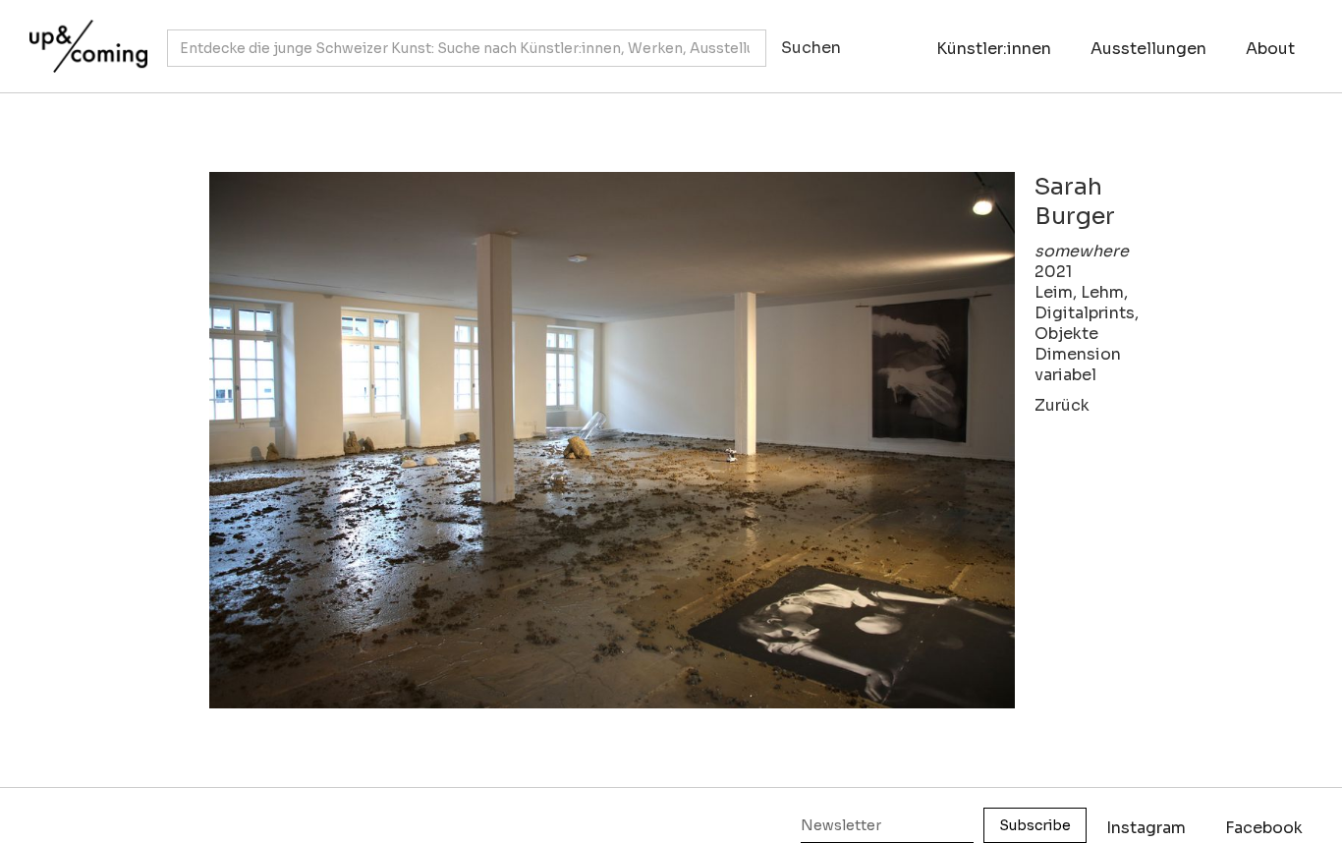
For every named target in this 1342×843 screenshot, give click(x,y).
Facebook (1264, 827)
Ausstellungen (1148, 48)
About (1270, 48)
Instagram (1146, 827)
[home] (83, 36)
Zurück (1062, 405)
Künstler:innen (993, 48)
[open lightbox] (612, 440)
